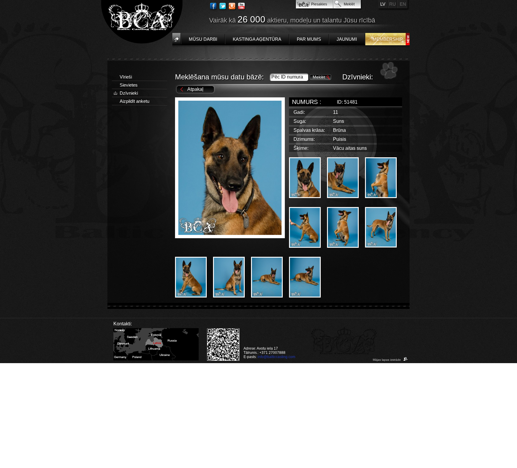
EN (403, 4)
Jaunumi (347, 39)
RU (392, 4)
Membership (387, 39)
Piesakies (319, 4)
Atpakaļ (195, 89)
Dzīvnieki (129, 93)
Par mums (309, 39)
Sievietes (129, 84)
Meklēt (349, 4)
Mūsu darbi (203, 39)
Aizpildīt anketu (134, 101)
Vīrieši (126, 76)
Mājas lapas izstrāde (387, 359)
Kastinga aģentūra (257, 39)
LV (382, 4)
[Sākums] (176, 39)
